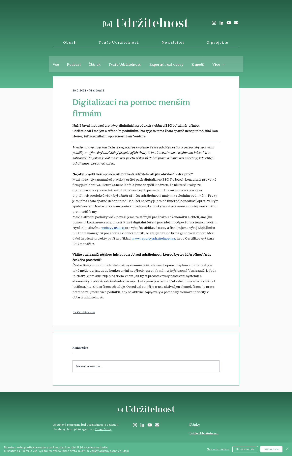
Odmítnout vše (245, 449)
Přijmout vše (271, 449)
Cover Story (103, 429)
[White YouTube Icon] (228, 22)
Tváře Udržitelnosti (124, 64)
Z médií (197, 64)
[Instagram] (214, 22)
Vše (56, 64)
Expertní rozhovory (166, 64)
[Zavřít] (287, 449)
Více (216, 64)
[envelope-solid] (236, 22)
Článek (95, 64)
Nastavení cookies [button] (218, 449)
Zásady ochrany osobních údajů (109, 451)
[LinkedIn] (221, 22)
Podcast (74, 64)
